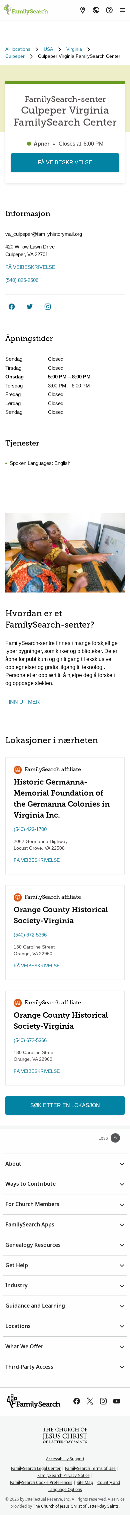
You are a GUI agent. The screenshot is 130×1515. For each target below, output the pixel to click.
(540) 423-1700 (30, 829)
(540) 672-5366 (30, 935)
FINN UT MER (22, 702)
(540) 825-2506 (21, 280)
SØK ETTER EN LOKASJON (65, 1105)
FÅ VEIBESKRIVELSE (65, 162)
